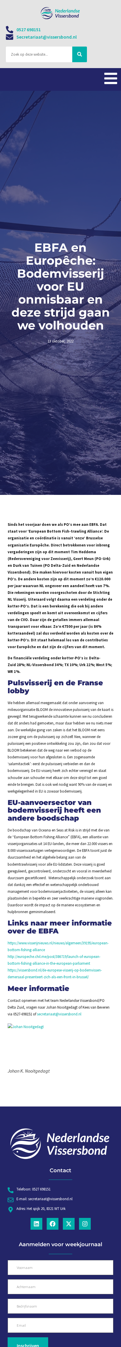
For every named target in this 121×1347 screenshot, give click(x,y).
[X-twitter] (69, 1224)
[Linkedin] (36, 1224)
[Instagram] (85, 1224)
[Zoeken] (79, 54)
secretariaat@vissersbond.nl (59, 1014)
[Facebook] (52, 1224)
